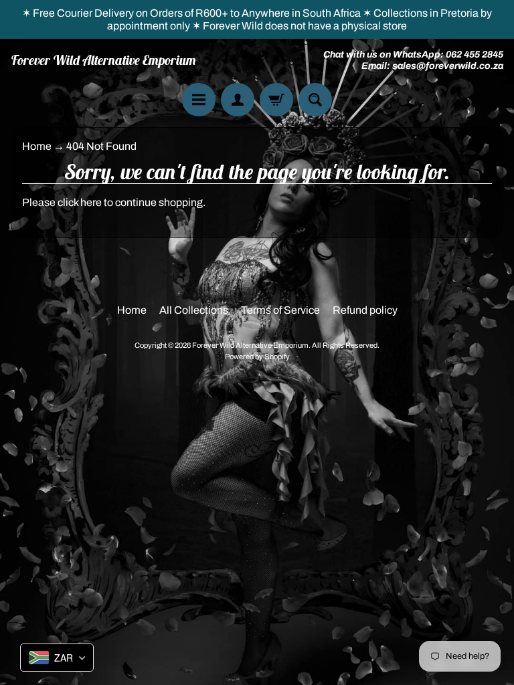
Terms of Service (280, 310)
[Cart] (276, 99)
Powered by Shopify (257, 357)
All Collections (193, 310)
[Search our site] (315, 99)
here (91, 202)
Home (37, 146)
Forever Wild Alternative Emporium (103, 60)
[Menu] (199, 99)
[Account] (237, 99)
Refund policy (365, 310)
